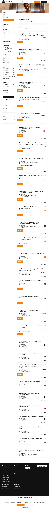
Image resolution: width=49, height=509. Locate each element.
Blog (22, 1)
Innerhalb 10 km (8, 30)
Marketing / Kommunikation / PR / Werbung (9, 48)
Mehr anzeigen (6, 62)
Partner (15, 495)
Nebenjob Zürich (5, 467)
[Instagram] (28, 468)
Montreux (5, 111)
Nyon (4, 113)
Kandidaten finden (5, 490)
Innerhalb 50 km (8, 34)
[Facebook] (30, 468)
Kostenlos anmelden (5, 488)
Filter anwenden (9, 97)
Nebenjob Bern (4, 469)
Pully (4, 116)
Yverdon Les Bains (6, 122)
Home (18, 15)
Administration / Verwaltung (8, 60)
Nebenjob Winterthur (5, 477)
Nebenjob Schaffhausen (6, 481)
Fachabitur (7, 72)
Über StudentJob (17, 467)
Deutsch (6, 84)
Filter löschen (8, 99)
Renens (4, 119)
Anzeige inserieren (5, 486)
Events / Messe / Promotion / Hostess (8, 55)
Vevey (27, 15)
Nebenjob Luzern (5, 473)
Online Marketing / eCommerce (8, 52)
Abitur (6, 74)
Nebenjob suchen (17, 488)
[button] (24, 507)
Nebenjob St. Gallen (5, 475)
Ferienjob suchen (17, 490)
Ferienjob (22, 15)
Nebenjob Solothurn (5, 479)
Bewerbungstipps (17, 493)
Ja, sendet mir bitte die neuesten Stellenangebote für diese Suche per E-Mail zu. (31, 27)
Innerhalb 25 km (8, 32)
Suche (9, 19)
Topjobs (6, 92)
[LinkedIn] (26, 468)
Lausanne (5, 108)
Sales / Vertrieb (8, 57)
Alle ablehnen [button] (28, 505)
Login (44, 1)
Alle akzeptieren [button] (20, 505)
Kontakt (26, 1)
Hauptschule (7, 68)
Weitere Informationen (26, 500)
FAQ (14, 469)
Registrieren (37, 1)
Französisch (7, 86)
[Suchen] (32, 2)
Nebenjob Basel (4, 471)
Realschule (7, 70)
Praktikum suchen (17, 492)
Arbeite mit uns (16, 473)
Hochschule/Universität (9, 76)
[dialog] (24, 502)
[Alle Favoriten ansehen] (29, 2)
